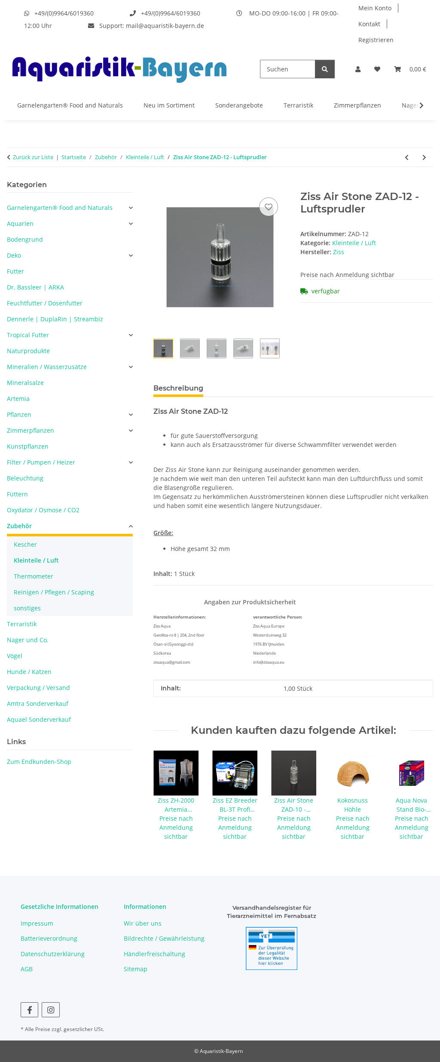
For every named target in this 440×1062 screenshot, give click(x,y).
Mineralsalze (25, 383)
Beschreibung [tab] (178, 388)
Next (419, 796)
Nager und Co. (28, 640)
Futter (15, 271)
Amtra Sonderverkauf (37, 703)
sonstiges (27, 608)
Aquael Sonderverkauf (39, 719)
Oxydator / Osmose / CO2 (43, 510)
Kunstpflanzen (28, 446)
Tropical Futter (28, 335)
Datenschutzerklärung (53, 954)
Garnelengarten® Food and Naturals (70, 105)
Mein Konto (374, 8)
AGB (27, 969)
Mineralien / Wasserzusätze (47, 367)
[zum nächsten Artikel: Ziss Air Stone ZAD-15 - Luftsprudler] (424, 157)
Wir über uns (143, 923)
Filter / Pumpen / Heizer (41, 462)
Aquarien (20, 223)
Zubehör (19, 526)
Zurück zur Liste (33, 157)
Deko (14, 255)
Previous (168, 796)
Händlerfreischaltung (154, 954)
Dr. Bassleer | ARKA (35, 287)
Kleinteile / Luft (354, 243)
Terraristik (298, 105)
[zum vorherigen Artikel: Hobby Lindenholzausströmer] (407, 157)
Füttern (17, 494)
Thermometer (33, 576)
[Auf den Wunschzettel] (268, 206)
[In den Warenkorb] (160, 186)
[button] (357, 69)
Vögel (14, 656)
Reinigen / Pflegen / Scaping (54, 592)
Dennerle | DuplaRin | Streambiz (55, 319)
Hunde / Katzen (29, 672)
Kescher (25, 544)
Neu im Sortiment (169, 105)
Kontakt (369, 24)
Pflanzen (19, 414)
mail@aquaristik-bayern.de (165, 26)
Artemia (18, 398)
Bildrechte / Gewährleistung (164, 938)
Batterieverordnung (49, 938)
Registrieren (376, 40)
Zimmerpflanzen (357, 105)
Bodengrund (25, 239)
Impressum (37, 923)
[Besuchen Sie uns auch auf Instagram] (50, 1009)
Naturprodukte (28, 351)
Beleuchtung (25, 478)
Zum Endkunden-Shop (39, 761)
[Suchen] (325, 69)
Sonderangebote (239, 105)
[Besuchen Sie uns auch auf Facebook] (29, 1009)
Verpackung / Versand (38, 687)
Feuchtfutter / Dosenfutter (44, 303)
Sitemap (135, 969)
